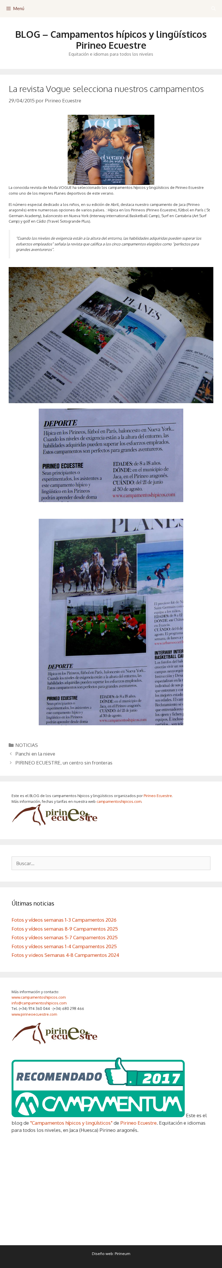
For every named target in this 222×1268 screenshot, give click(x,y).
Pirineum (122, 1253)
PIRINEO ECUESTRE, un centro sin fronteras (63, 763)
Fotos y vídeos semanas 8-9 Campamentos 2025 (65, 929)
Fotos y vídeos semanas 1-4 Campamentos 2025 (64, 946)
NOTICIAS (26, 745)
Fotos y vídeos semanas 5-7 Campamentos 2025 (65, 937)
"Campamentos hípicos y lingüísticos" (71, 1123)
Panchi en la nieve (35, 754)
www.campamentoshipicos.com (39, 997)
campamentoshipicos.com (119, 801)
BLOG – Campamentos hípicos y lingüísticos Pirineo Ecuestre (111, 39)
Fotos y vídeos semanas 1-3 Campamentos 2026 (64, 920)
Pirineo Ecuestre (158, 795)
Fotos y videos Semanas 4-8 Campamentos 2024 (65, 955)
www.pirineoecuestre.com (34, 1014)
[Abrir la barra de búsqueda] (213, 8)
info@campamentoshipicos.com (39, 1003)
